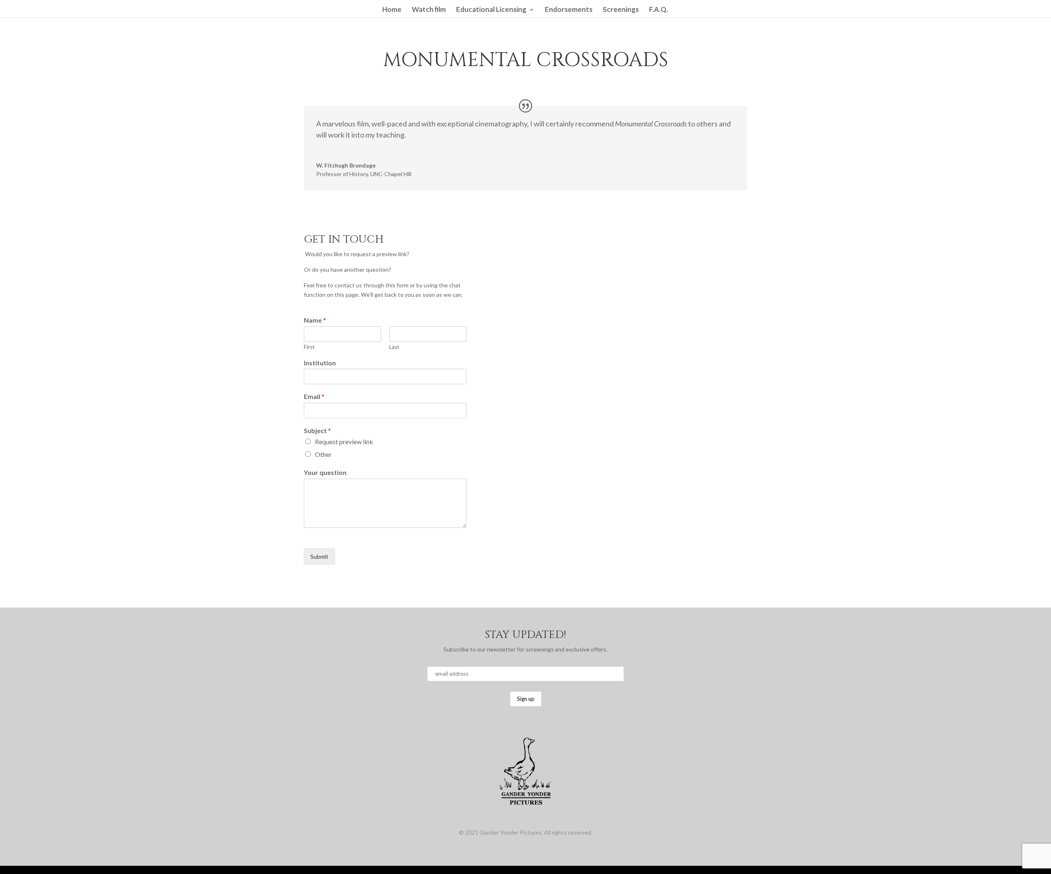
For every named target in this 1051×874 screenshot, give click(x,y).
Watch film (429, 10)
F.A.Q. (658, 10)
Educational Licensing (491, 10)
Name (315, 320)
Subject (317, 430)
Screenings (621, 10)
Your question (325, 472)
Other (323, 454)
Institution (320, 363)
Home (392, 10)
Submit (319, 556)
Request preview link (344, 441)
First (309, 347)
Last (394, 347)
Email (314, 396)
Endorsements (568, 10)
